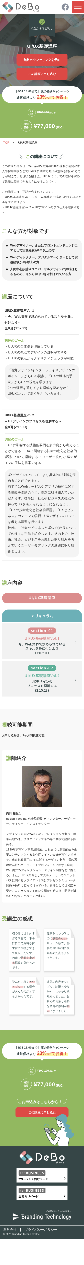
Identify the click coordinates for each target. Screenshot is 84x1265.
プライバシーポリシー (41, 1229)
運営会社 (9, 1229)
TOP (6, 142)
